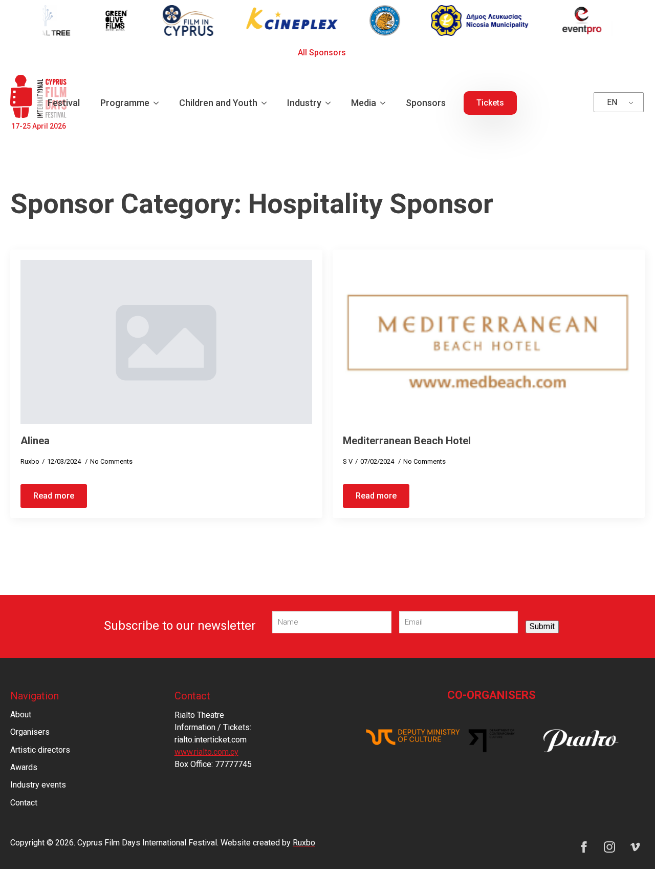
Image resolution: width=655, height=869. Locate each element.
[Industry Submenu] (331, 103)
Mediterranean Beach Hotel (407, 440)
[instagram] (609, 847)
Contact (23, 803)
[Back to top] (629, 843)
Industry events (38, 785)
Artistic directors (40, 750)
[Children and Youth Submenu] (267, 103)
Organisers (30, 732)
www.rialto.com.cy (206, 752)
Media (363, 102)
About (20, 714)
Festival (64, 102)
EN (612, 102)
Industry (304, 102)
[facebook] (584, 847)
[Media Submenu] (386, 103)
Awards (23, 767)
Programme (124, 102)
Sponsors (426, 102)
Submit (542, 626)
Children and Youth (218, 102)
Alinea (35, 440)
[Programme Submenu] (159, 103)
